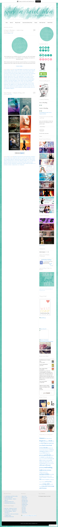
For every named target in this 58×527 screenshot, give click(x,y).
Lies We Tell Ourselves (44, 364)
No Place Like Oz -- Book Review (11, 509)
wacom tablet (12, 87)
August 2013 (24, 505)
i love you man (26, 76)
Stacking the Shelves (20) (9, 516)
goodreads (8, 159)
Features (35, 22)
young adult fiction (46, 486)
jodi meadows (15, 77)
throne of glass (28, 84)
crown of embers (18, 73)
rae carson (26, 80)
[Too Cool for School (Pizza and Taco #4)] (53, 383)
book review (26, 156)
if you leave (32, 76)
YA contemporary (47, 479)
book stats (32, 72)
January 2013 (24, 512)
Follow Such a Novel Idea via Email (46, 117)
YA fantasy (43, 481)
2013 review (25, 69)
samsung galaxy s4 (17, 81)
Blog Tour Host (17, 22)
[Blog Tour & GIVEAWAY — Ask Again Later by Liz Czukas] (46, 222)
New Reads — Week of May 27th (14, 93)
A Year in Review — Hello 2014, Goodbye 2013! (14, 31)
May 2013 (24, 509)
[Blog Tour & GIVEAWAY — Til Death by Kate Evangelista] (46, 243)
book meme (48, 443)
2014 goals (31, 69)
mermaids (21, 160)
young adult (46, 484)
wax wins (24, 87)
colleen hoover (12, 73)
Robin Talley (41, 365)
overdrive (5, 80)
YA (33, 163)
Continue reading (19, 66)
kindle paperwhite (27, 77)
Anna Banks (15, 156)
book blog (16, 72)
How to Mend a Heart (43, 368)
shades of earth (29, 81)
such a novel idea (51, 474)
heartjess (5, 76)
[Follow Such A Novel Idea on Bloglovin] (20, 153)
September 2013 (25, 504)
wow (47, 477)
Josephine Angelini (10, 160)
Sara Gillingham (42, 369)
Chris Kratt (41, 389)
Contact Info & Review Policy (27, 22)
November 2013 (25, 501)
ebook (44, 452)
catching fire (6, 73)
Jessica (44, 261)
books (8, 69)
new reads (43, 460)
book (12, 72)
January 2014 (24, 498)
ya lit (49, 481)
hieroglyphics (10, 76)
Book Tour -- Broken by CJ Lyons (11, 508)
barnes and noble (49, 438)
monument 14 (25, 160)
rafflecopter (42, 465)
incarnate (5, 77)
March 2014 (24, 496)
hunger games (21, 76)
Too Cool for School (43, 381)
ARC (45, 438)
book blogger (26, 72)
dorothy (26, 73)
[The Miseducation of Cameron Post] (53, 362)
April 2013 (24, 511)
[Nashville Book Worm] (43, 412)
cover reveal (51, 451)
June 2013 (24, 508)
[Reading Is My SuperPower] (43, 428)
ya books (43, 479)
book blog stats (21, 72)
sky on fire (9, 163)
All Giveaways (42, 245)
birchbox (9, 72)
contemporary (51, 449)
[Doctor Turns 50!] (42, 328)
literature (40, 458)
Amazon (42, 438)
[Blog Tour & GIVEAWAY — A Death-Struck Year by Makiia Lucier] (46, 236)
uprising (27, 163)
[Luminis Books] (50, 404)
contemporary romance (44, 451)
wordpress (8, 88)
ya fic (46, 481)
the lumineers (11, 84)
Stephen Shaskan (42, 382)
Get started (38, 1)
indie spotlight (10, 77)
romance (40, 472)
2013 (13, 69)
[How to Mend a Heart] (53, 370)
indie (45, 457)
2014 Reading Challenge (46, 259)
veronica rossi (6, 87)
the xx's (15, 84)
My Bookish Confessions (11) (10, 503)
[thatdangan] (50, 420)
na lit (30, 160)
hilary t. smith (15, 76)
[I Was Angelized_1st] (50, 428)
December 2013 (25, 500)
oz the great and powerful (13, 80)
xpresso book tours (51, 477)
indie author (48, 457)
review (45, 470)
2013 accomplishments (19, 69)
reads (41, 470)
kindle (52, 457)
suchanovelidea (19, 163)
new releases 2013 (46, 461)
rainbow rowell (31, 80)
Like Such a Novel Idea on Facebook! (46, 289)
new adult (33, 160)
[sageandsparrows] (43, 404)
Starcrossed (13, 163)
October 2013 (24, 503)
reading (49, 467)
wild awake (28, 87)
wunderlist (12, 88)
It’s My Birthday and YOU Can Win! (11, 496)
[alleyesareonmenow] (43, 420)
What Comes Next (42, 22)
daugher (23, 73)
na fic (46, 458)
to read (24, 163)
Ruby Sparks (11, 81)
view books (51, 265)
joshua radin (21, 77)
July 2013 (24, 507)
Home (7, 22)
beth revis (6, 72)
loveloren (43, 458)
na (28, 160)
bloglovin (19, 156)
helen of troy (24, 159)
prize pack (52, 463)
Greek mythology (18, 159)
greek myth (12, 159)
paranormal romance (48, 463)
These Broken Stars (20, 84)
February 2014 (24, 497)
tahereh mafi (6, 84)
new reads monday (47, 460)
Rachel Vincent (20, 80)
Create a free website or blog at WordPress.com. (29, 523)
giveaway (41, 455)
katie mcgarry (16, 160)
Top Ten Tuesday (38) (8, 497)
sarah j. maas (23, 81)
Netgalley (50, 458)
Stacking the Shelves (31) (9, 501)
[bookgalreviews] (50, 412)
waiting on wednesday (18, 87)
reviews (5, 163)
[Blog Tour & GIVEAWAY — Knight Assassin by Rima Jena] (46, 230)
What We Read (50, 22)
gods (5, 159)
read (45, 467)
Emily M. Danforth (42, 362)
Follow (42, 130)
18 (34, 30)
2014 (28, 69)
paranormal (43, 463)
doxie (29, 73)
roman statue (6, 81)
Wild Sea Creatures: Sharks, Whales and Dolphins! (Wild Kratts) (45, 387)
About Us (11, 22)
